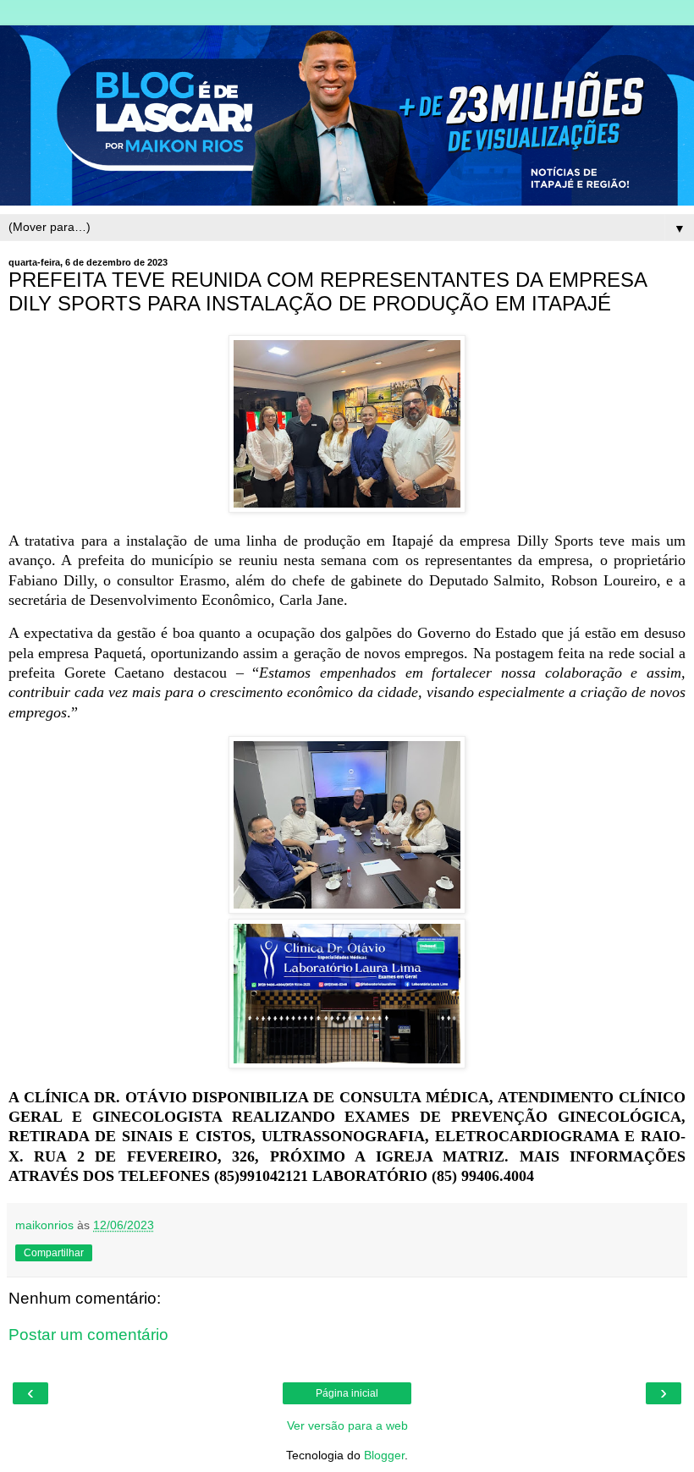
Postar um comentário (88, 1334)
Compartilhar (54, 1253)
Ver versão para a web (347, 1425)
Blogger (384, 1455)
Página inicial (347, 1393)
